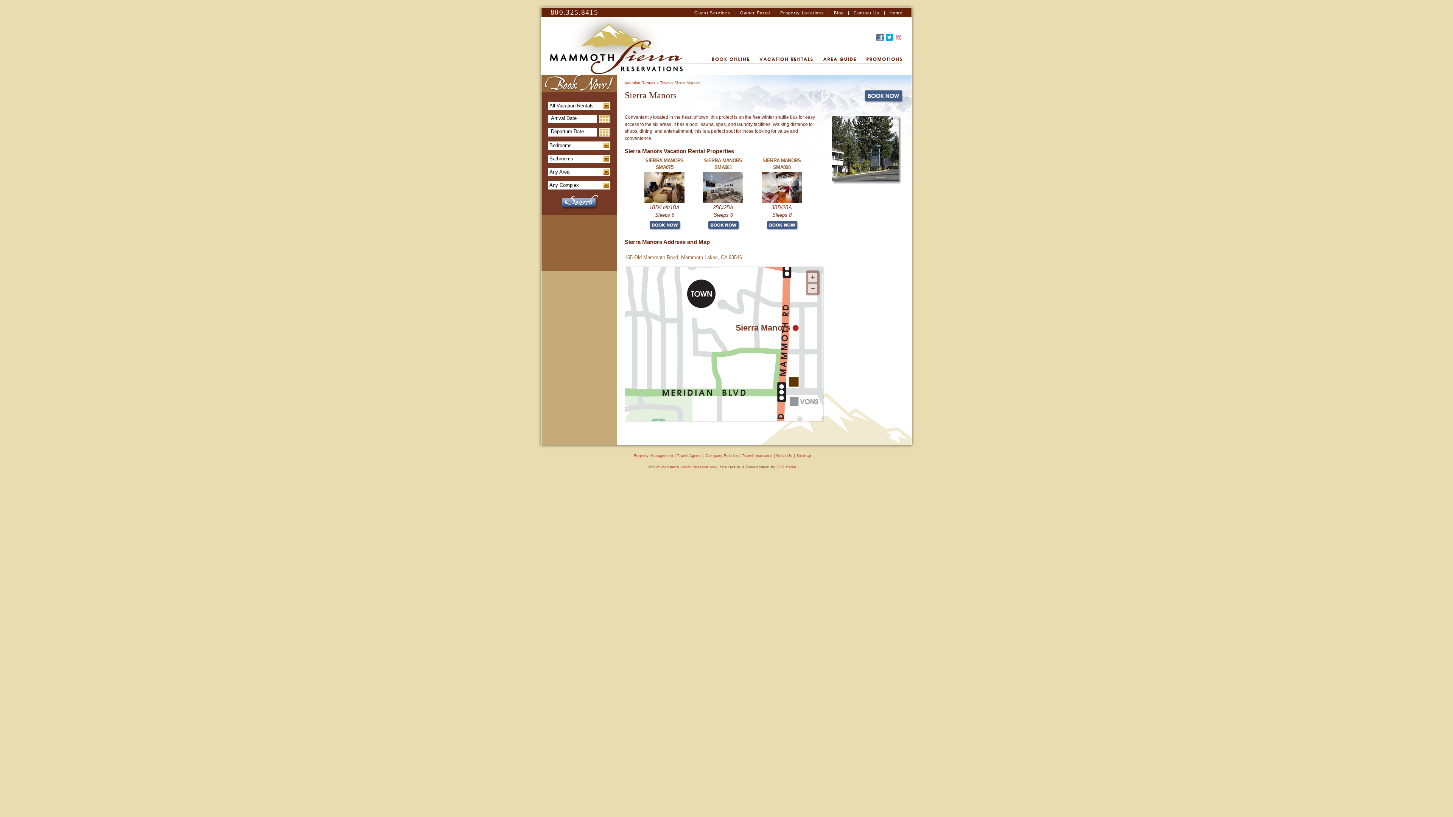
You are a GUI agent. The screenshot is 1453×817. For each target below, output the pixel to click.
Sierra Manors (763, 327)
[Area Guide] (839, 59)
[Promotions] (884, 59)
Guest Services (712, 13)
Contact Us (866, 13)
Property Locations (802, 13)
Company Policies (722, 456)
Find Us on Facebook (880, 37)
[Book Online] (730, 59)
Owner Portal (755, 13)
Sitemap (804, 456)
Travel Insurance (757, 456)
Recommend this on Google (898, 37)
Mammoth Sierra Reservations (688, 467)
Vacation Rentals (640, 83)
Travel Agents (689, 456)
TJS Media (786, 467)
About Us (784, 456)
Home (896, 13)
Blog (839, 13)
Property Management (654, 456)
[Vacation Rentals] (786, 59)
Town (665, 83)
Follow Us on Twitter (889, 37)
